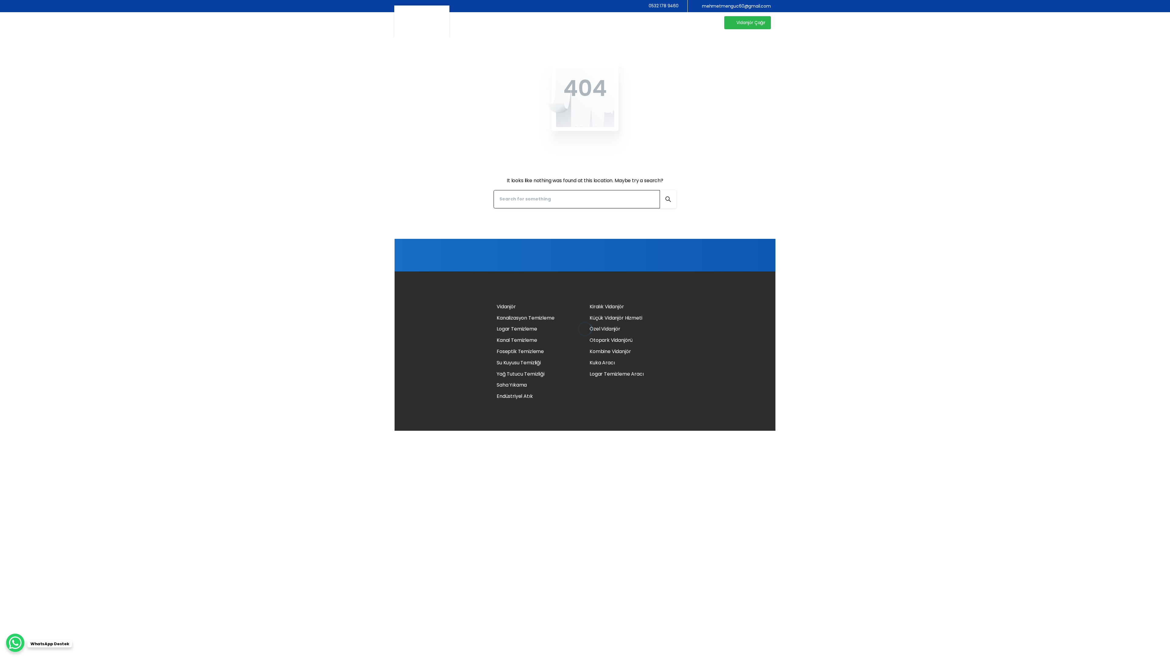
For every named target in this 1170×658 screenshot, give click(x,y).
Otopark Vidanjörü (611, 340)
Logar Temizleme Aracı (617, 373)
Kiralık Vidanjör (607, 306)
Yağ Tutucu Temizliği (520, 373)
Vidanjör (506, 306)
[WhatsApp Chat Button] (15, 643)
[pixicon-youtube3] (686, 383)
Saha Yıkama (512, 384)
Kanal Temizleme (517, 340)
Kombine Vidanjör (610, 351)
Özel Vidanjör (605, 328)
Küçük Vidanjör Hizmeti (616, 317)
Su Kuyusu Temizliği (519, 362)
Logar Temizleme (517, 328)
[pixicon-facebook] (695, 383)
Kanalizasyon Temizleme (525, 317)
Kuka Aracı (602, 362)
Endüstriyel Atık (515, 396)
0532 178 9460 (664, 6)
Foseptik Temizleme (520, 351)
